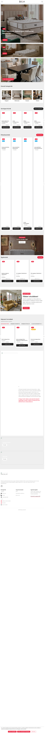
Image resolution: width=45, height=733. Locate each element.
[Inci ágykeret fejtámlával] (22, 377)
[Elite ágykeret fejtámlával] (36, 377)
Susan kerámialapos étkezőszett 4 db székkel (27, 299)
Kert (2, 717)
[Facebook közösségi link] (1, 704)
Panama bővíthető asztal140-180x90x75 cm (5, 298)
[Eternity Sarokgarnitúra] (36, 514)
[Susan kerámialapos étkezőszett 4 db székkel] (28, 255)
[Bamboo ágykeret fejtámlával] (7, 377)
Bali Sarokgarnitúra (6, 557)
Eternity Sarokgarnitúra (35, 557)
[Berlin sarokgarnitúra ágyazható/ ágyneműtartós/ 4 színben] (38, 153)
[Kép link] (4, 693)
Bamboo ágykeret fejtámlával (5, 420)
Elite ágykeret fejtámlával (36, 419)
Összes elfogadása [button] (12, 731)
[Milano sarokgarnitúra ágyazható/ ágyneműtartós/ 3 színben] (28, 153)
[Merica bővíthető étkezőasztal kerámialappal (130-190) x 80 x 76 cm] (17, 255)
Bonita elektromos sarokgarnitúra (5, 197)
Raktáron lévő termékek (6, 719)
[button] (44, 158)
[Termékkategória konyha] (27, 96)
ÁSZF (17, 709)
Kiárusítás (4, 720)
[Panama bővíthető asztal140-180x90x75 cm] (6, 255)
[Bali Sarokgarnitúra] (7, 514)
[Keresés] (42, 2)
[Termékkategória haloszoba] (17, 96)
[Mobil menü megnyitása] (2, 2)
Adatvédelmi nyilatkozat (20, 711)
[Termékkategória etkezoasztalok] (37, 96)
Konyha (3, 713)
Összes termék (4, 722)
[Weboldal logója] (22, 1)
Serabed (3, 422)
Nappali (2, 709)
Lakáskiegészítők (5, 715)
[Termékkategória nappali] (6, 96)
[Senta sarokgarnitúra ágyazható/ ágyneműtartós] (22, 514)
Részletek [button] (33, 731)
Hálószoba (4, 711)
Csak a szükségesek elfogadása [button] (23, 731)
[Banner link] (22, 23)
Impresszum (18, 713)
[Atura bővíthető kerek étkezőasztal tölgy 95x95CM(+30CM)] (38, 255)
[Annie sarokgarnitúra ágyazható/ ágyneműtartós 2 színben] (17, 153)
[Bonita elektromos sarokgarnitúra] (6, 153)
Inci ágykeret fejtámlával (21, 419)
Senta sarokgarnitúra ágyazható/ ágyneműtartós (21, 558)
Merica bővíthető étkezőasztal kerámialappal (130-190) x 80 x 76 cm (17, 299)
